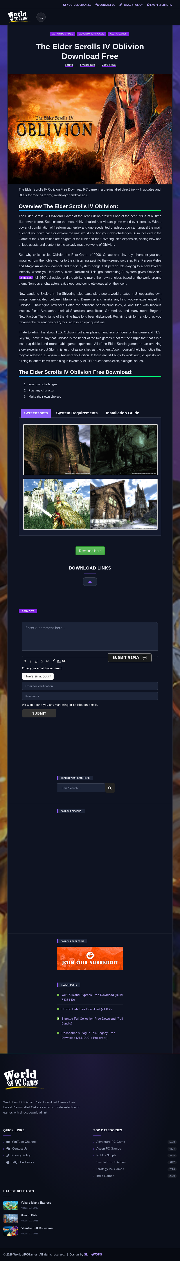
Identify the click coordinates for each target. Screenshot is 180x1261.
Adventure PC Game (91, 34)
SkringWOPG (93, 1254)
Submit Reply (126, 657)
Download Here (90, 551)
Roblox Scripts (135, 1155)
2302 (109, 64)
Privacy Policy (132, 5)
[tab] (36, 413)
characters (26, 277)
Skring (69, 64)
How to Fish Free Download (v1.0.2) (86, 1009)
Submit (39, 713)
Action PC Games (62, 34)
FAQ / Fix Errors (160, 5)
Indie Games (135, 1175)
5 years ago (87, 64)
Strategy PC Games (135, 1169)
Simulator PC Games (135, 1162)
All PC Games (118, 34)
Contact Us (107, 5)
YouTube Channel (78, 5)
